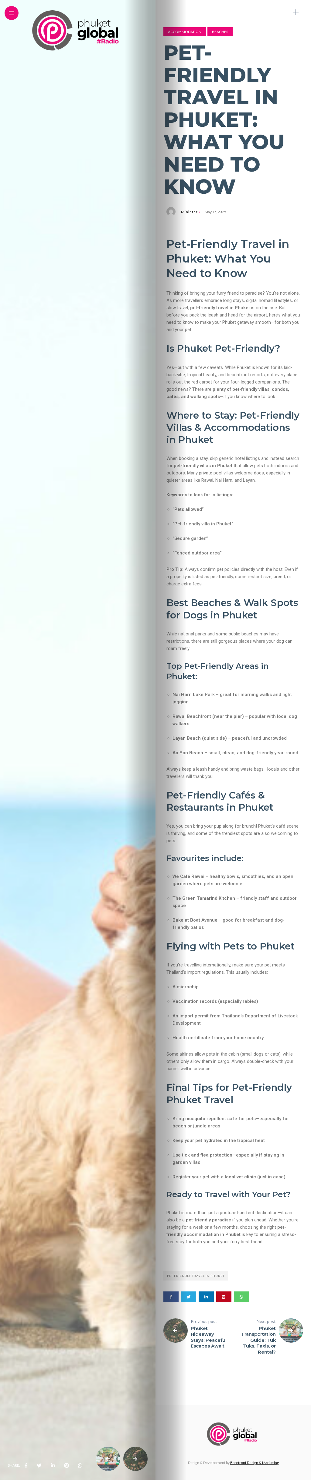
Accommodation (184, 31)
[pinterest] (66, 1465)
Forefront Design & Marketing (254, 1462)
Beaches (220, 31)
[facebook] (26, 1465)
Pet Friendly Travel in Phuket (195, 1275)
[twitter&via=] (39, 1465)
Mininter (189, 211)
